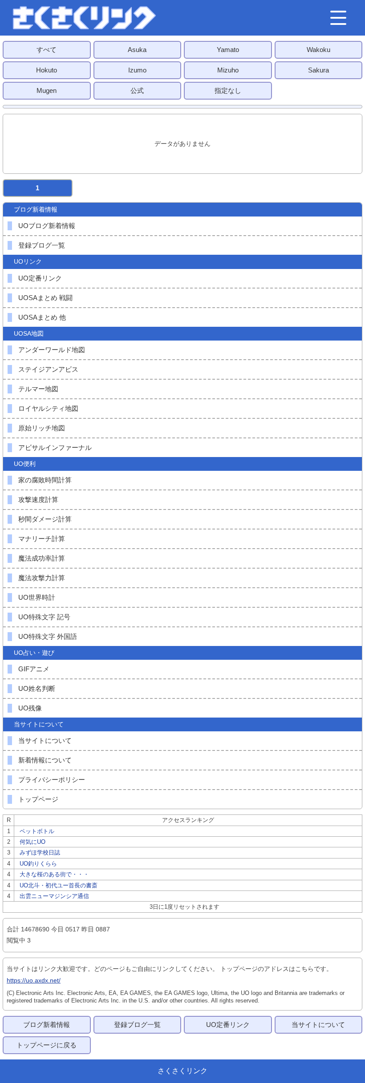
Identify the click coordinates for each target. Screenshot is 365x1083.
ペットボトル (37, 831)
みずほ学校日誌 (40, 852)
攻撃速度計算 (38, 499)
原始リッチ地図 (41, 428)
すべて (46, 49)
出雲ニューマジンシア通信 (54, 896)
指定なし (228, 90)
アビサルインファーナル (55, 447)
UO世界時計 (36, 597)
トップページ (38, 799)
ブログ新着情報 (46, 1024)
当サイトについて (45, 740)
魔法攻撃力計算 (41, 578)
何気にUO (32, 841)
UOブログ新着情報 (46, 225)
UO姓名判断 (36, 688)
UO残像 (30, 708)
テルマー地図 (38, 389)
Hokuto (46, 70)
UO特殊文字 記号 (44, 617)
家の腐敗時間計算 (45, 480)
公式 (137, 90)
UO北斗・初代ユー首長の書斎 (58, 885)
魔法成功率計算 (41, 558)
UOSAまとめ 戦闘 (45, 297)
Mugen (46, 90)
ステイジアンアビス (48, 369)
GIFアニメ (33, 669)
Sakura (318, 70)
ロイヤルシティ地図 (48, 408)
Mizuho (228, 70)
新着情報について (45, 760)
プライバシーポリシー (51, 779)
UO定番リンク (40, 278)
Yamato (228, 49)
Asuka (137, 49)
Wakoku (318, 49)
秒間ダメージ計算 (45, 519)
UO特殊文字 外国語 (47, 636)
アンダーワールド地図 (51, 349)
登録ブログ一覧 (41, 245)
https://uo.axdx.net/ (34, 980)
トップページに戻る (46, 1045)
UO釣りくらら (38, 863)
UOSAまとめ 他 (42, 317)
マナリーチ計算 (41, 538)
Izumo (137, 70)
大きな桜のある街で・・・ (54, 874)
